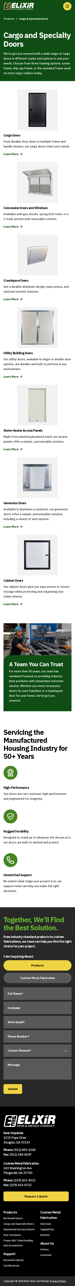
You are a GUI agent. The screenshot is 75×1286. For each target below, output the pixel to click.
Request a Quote (36, 1196)
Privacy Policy (58, 1281)
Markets (45, 1235)
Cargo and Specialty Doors (18, 1223)
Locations (45, 1255)
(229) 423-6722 (20, 1185)
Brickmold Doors (12, 1218)
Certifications (11, 1265)
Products (9, 18)
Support (9, 1254)
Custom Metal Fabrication (50, 1215)
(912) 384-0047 (20, 1155)
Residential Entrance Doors (19, 1229)
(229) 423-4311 (24, 1180)
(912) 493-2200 (24, 1150)
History (44, 1249)
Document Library (13, 1260)
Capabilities (47, 1229)
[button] (67, 6)
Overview (45, 1223)
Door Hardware (12, 1235)
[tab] (37, 965)
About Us (47, 1243)
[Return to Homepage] (18, 6)
